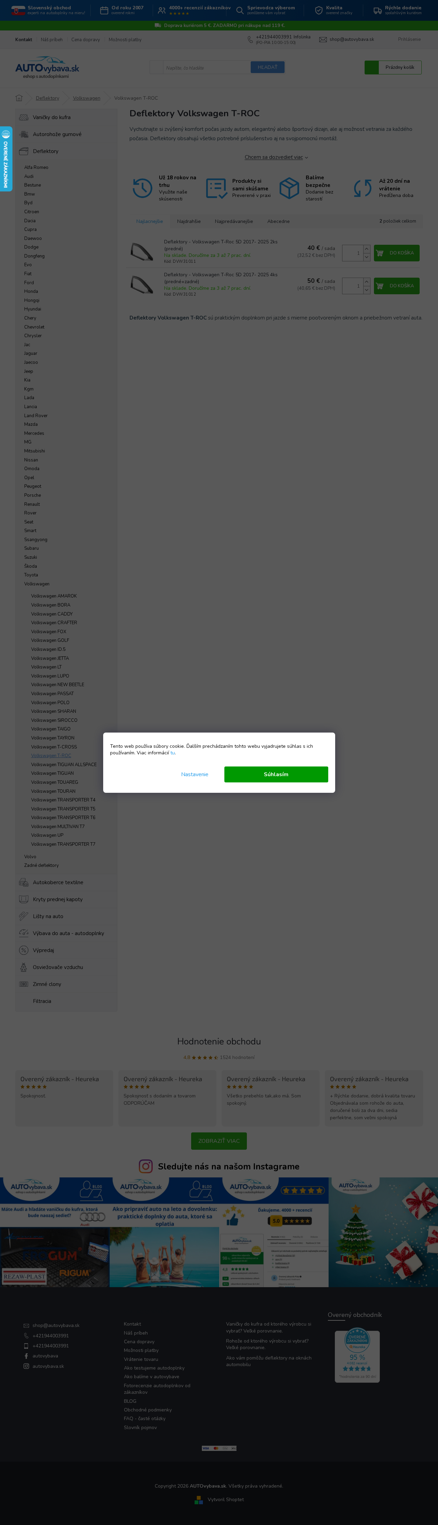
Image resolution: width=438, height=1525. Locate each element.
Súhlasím (276, 774)
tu (172, 753)
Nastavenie (194, 774)
